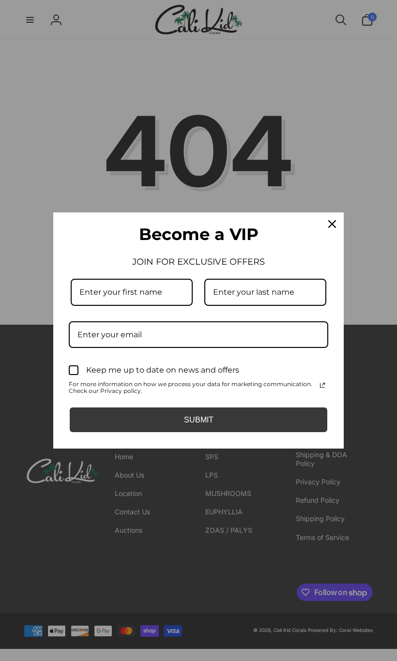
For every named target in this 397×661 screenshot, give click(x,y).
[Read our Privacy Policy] (322, 385)
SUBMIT (199, 420)
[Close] (332, 224)
